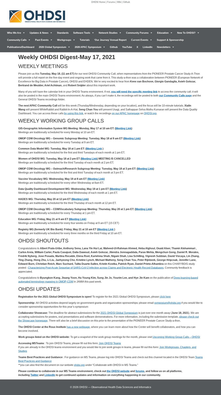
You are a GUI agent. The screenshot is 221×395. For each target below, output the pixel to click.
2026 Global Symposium (52, 47)
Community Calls (17, 40)
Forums (111, 2)
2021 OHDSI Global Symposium (119, 313)
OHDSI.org (150, 113)
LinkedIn (147, 47)
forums (140, 371)
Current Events (139, 40)
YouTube (127, 47)
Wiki (119, 2)
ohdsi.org (79, 365)
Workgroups (64, 40)
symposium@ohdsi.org (167, 302)
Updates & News (39, 32)
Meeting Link (123, 128)
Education (163, 32)
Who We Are (14, 32)
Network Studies (108, 32)
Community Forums (137, 32)
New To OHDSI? (186, 32)
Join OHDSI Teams (110, 343)
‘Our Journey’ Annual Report (110, 40)
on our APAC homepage (126, 113)
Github (126, 2)
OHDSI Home (98, 2)
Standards (63, 32)
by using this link (73, 113)
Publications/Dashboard (20, 47)
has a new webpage (78, 327)
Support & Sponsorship (170, 40)
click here (165, 296)
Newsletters (163, 47)
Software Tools (81, 32)
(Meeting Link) (96, 179)
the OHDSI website (118, 371)
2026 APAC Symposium (88, 47)
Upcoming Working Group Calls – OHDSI (176, 337)
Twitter (34, 375)
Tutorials (85, 40)
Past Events (42, 40)
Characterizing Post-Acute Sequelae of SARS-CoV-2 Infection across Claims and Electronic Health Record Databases (96, 267)
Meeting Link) (78, 219)
